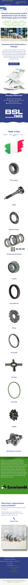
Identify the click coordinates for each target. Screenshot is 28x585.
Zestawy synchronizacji (14, 254)
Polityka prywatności (14, 571)
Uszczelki (14, 402)
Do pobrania (14, 568)
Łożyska (14, 279)
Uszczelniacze (14, 303)
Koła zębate (14, 180)
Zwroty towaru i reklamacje (14, 567)
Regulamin (14, 570)
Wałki (14, 205)
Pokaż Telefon (10, 0)
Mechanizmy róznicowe (14, 451)
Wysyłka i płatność (14, 565)
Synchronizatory (14, 229)
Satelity (14, 426)
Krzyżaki (14, 377)
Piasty (14, 328)
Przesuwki (14, 352)
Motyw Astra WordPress (15, 582)
